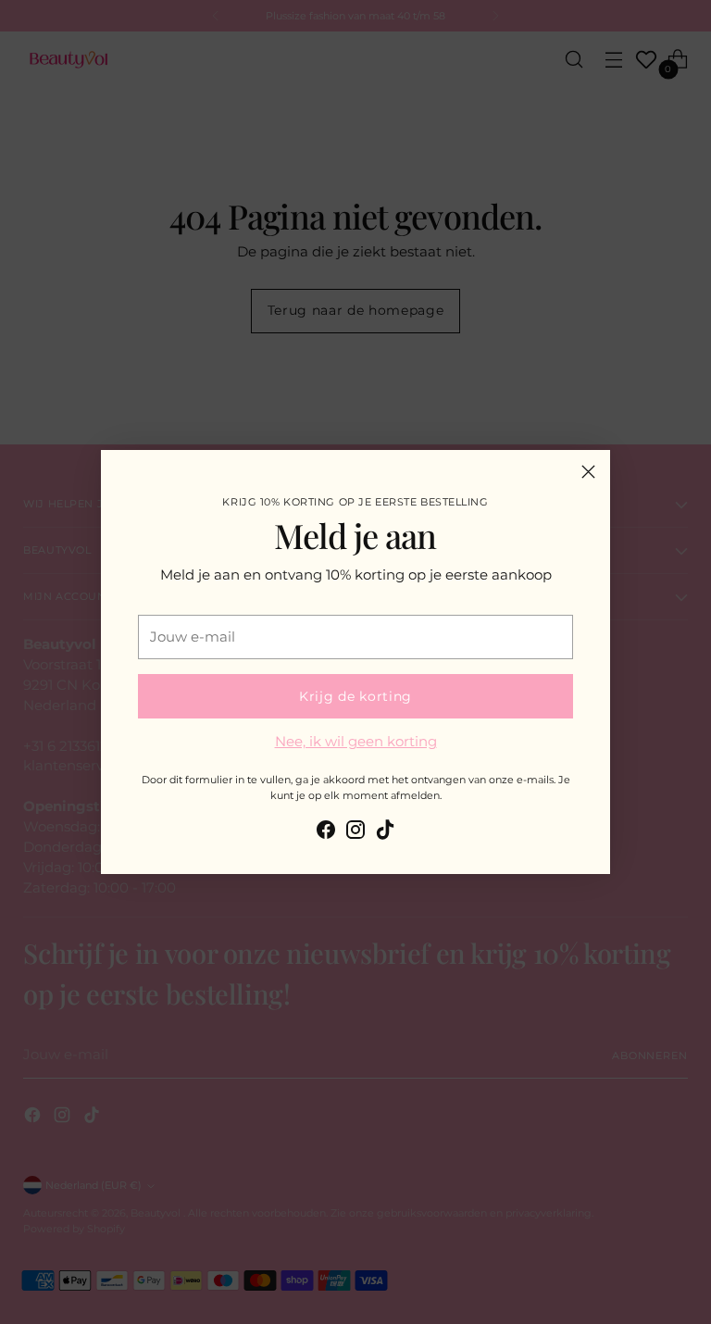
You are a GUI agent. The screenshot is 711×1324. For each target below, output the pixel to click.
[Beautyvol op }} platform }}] (326, 832)
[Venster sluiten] (588, 471)
